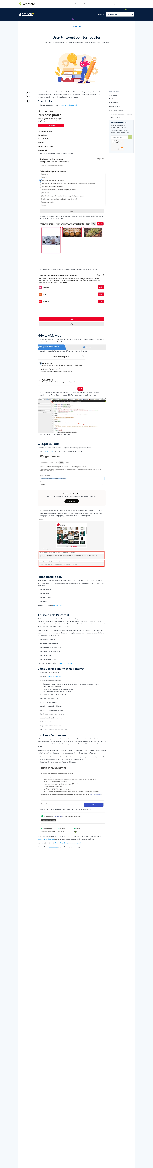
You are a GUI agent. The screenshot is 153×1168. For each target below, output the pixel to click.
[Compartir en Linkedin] (28, 101)
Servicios (64, 4)
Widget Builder (48, 452)
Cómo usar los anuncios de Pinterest (121, 114)
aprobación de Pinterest (46, 839)
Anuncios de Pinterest (116, 110)
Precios (84, 4)
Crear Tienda (128, 4)
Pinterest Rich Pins (59, 605)
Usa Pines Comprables (116, 117)
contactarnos (53, 847)
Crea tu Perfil (113, 95)
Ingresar (115, 4)
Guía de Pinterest (66, 663)
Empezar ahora (71, 501)
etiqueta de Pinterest (54, 676)
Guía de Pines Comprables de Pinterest (67, 843)
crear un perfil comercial (69, 105)
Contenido (74, 4)
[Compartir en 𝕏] (28, 96)
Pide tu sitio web (114, 99)
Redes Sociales (112, 14)
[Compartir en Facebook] (28, 92)
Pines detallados (114, 106)
